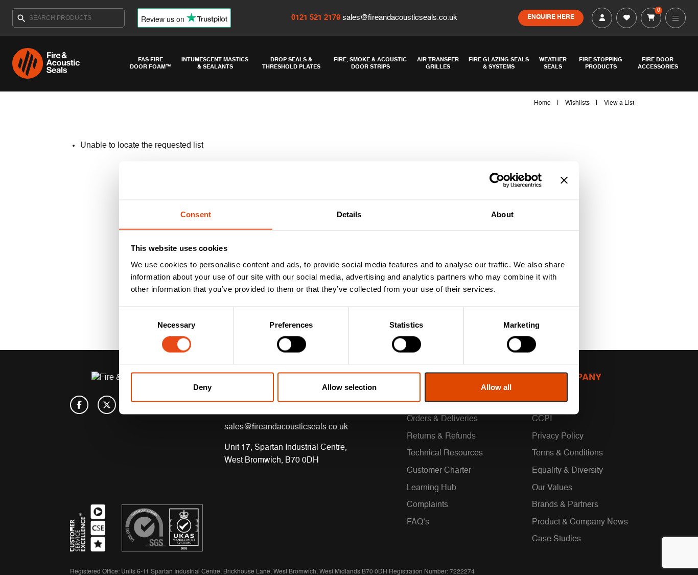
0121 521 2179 (316, 17)
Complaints (427, 505)
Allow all (496, 386)
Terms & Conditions (567, 453)
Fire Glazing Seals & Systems (499, 63)
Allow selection (349, 386)
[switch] (291, 344)
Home (542, 103)
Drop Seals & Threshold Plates (291, 63)
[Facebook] (79, 405)
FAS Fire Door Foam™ (150, 63)
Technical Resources (445, 453)
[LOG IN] (602, 18)
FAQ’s (418, 522)
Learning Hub (431, 488)
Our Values (552, 488)
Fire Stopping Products (600, 63)
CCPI (542, 419)
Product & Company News (580, 522)
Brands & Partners (565, 505)
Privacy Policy (558, 436)
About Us (549, 402)
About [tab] (502, 214)
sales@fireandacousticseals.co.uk (399, 17)
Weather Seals (553, 63)
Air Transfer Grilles (438, 63)
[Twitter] (107, 405)
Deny (202, 386)
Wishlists (577, 103)
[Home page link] (68, 63)
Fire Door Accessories (658, 63)
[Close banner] (564, 180)
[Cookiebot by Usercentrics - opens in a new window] (497, 180)
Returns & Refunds (441, 436)
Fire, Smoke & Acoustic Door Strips (370, 63)
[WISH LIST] (626, 18)
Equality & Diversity (567, 471)
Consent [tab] (195, 214)
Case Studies (556, 539)
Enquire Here (550, 17)
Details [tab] (349, 214)
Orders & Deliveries (442, 419)
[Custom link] (162, 527)
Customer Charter (439, 471)
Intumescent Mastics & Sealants (214, 63)
